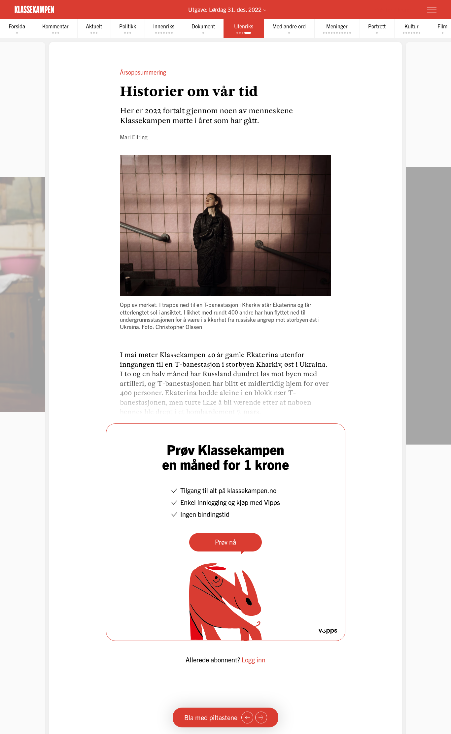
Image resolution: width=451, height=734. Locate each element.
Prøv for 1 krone (392, 9)
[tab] (17, 28)
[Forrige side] (247, 717)
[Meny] (431, 9)
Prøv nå (225, 542)
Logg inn (253, 659)
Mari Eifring (134, 136)
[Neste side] (261, 717)
